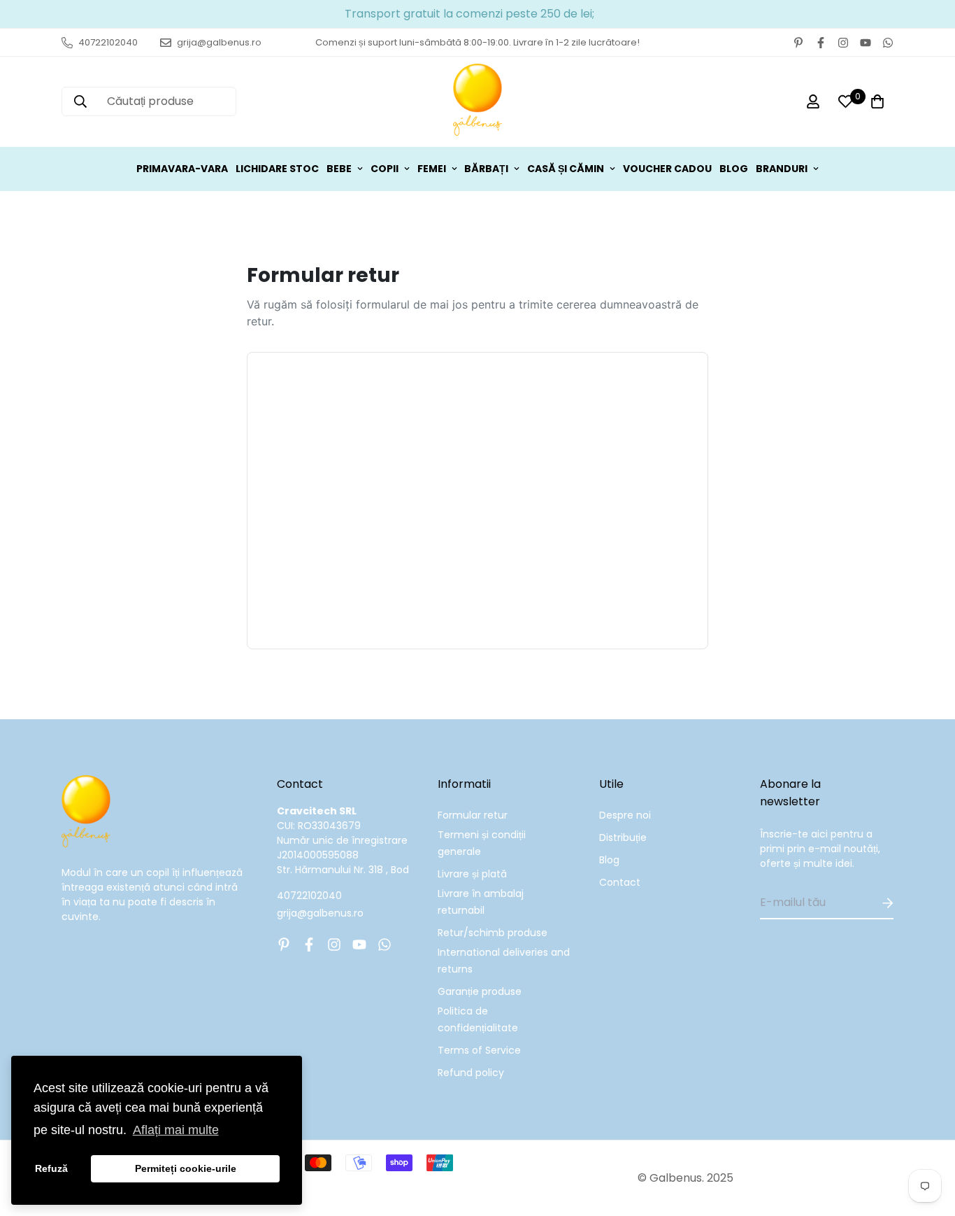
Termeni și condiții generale (482, 843)
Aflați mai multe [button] (176, 1130)
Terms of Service (479, 1050)
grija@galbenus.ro (320, 913)
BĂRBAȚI (486, 169)
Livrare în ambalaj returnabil (481, 901)
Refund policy (471, 1073)
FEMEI (431, 169)
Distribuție (623, 837)
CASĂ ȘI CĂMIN (565, 169)
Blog (609, 860)
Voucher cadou (667, 169)
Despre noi (625, 815)
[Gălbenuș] (477, 102)
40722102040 (309, 896)
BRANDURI (781, 169)
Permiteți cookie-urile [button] (185, 1168)
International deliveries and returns (504, 960)
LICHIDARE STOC (277, 169)
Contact (619, 882)
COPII (384, 169)
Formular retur (473, 815)
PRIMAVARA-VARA (182, 169)
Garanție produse (480, 991)
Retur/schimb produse (492, 933)
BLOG (733, 169)
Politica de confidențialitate (478, 1019)
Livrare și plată (472, 874)
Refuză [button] (51, 1168)
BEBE (339, 169)
